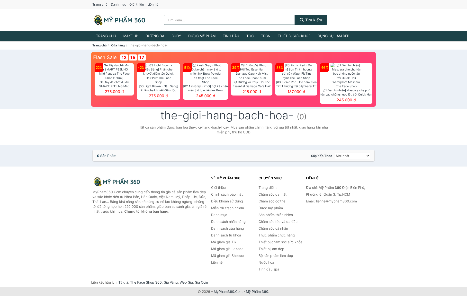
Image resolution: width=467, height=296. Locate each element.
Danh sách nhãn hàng (228, 221)
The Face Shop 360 (146, 282)
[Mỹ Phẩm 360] (116, 181)
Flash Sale (105, 57)
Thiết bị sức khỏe (294, 36)
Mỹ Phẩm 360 (257, 291)
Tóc (250, 36)
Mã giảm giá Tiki (224, 242)
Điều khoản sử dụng (227, 201)
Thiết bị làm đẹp (271, 249)
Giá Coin (201, 282)
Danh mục (118, 4)
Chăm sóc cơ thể (272, 201)
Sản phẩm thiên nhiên (276, 215)
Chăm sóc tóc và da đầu (278, 221)
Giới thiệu (136, 4)
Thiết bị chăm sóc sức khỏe (280, 242)
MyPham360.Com (228, 291)
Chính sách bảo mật (227, 194)
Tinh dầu (231, 36)
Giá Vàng (171, 282)
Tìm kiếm (313, 19)
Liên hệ (153, 4)
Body (176, 36)
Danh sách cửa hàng (227, 228)
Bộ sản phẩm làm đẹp (276, 255)
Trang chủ (100, 4)
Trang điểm (268, 187)
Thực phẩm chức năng (277, 235)
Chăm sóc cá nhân (273, 228)
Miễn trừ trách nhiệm (227, 208)
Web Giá (186, 282)
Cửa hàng (118, 45)
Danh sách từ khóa (226, 235)
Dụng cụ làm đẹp (333, 36)
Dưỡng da (154, 36)
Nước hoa (266, 262)
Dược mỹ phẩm (202, 36)
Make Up (130, 36)
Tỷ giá (123, 282)
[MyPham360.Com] (119, 20)
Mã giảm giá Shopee (227, 255)
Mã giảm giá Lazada (227, 249)
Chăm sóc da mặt (273, 194)
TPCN (265, 36)
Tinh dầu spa (269, 269)
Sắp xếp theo (321, 156)
